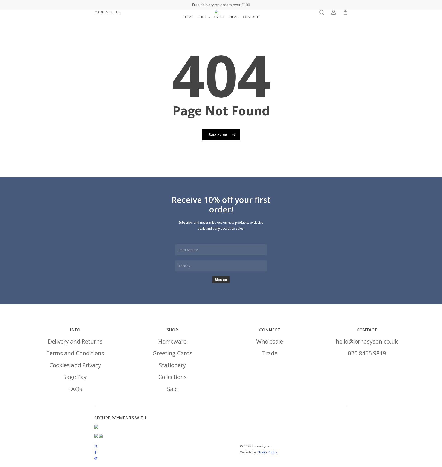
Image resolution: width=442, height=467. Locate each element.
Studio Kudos (267, 452)
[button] (75, 341)
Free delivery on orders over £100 (221, 4)
